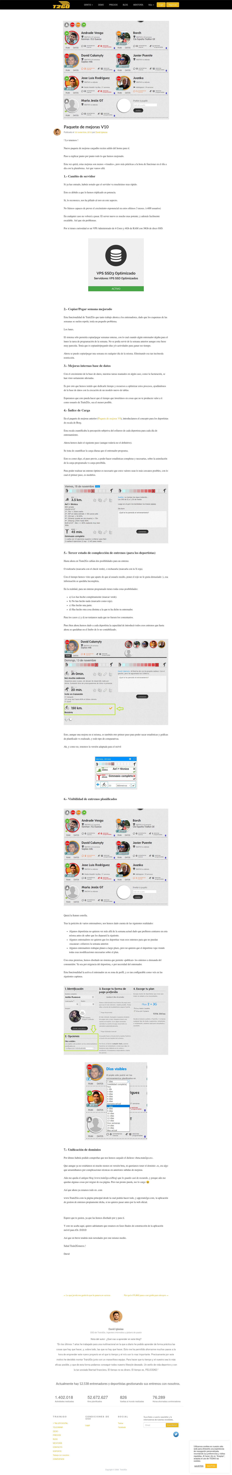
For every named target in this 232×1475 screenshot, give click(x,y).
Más (150, 4)
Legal (88, 1425)
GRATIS (87, 4)
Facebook (122, 1427)
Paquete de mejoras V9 (109, 418)
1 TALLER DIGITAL (60, 1423)
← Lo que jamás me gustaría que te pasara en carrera (87, 1295)
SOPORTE (57, 1451)
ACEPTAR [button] (211, 1466)
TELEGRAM (58, 1427)
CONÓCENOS (58, 1459)
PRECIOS (113, 4)
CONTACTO (57, 1447)
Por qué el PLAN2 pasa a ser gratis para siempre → (146, 1295)
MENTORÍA (138, 4)
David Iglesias (101, 132)
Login (161, 4)
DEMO (101, 4)
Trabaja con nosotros (61, 1455)
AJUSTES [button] (198, 1466)
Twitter (120, 1423)
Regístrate (173, 4)
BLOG (125, 4)
